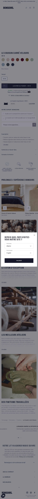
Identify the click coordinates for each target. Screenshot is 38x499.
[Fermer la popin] (34, 235)
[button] (3, 496)
